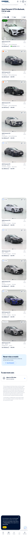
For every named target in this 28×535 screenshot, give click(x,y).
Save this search (10, 363)
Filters (6, 17)
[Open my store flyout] (17, 1)
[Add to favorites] (24, 21)
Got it (4, 527)
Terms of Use (5, 524)
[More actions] (24, 46)
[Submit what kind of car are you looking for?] (25, 4)
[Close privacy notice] (19, 517)
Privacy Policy (7, 522)
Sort (24, 17)
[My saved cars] (20, 1)
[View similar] (21, 21)
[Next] (25, 30)
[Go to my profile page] (24, 1)
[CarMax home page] (6, 1)
